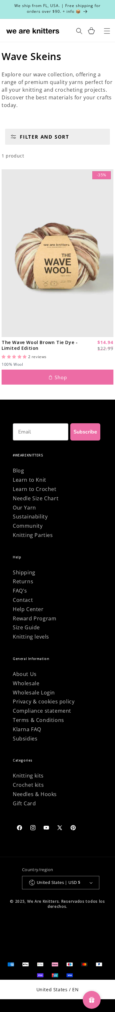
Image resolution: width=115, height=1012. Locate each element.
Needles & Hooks (35, 794)
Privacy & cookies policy (43, 701)
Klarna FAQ (27, 729)
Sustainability (30, 516)
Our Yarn (24, 507)
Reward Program (34, 618)
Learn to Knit (29, 479)
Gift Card (24, 803)
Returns (23, 581)
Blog (18, 470)
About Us (25, 674)
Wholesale (26, 683)
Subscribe (85, 431)
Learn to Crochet (35, 489)
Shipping (24, 572)
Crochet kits (28, 784)
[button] (92, 31)
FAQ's (20, 590)
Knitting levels (31, 636)
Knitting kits (28, 775)
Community (27, 525)
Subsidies (25, 738)
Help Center (28, 609)
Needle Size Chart (35, 498)
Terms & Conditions (38, 720)
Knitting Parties (33, 535)
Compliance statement (42, 710)
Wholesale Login (34, 692)
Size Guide (26, 627)
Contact (23, 599)
